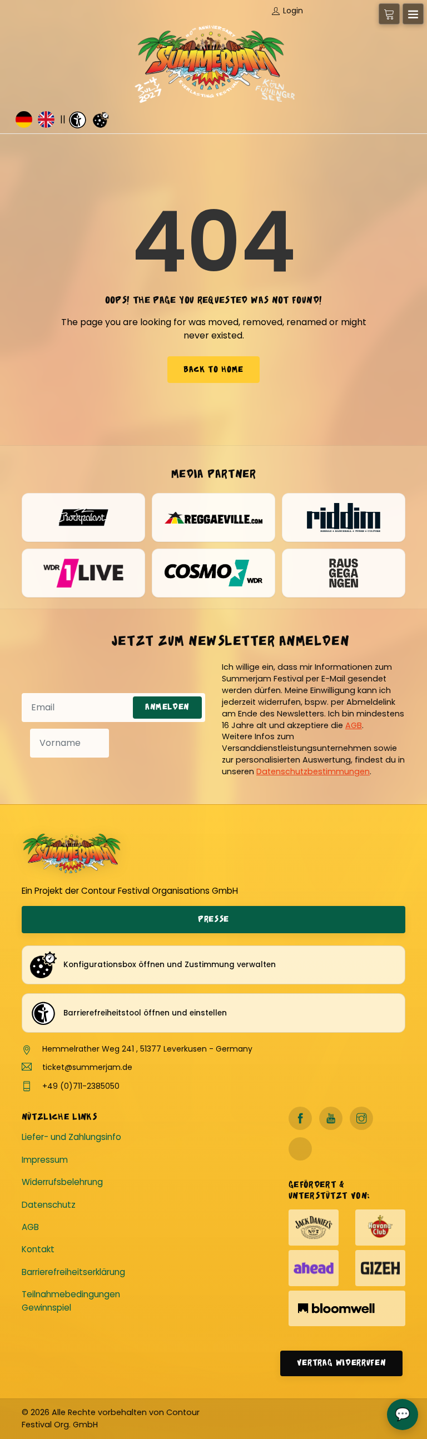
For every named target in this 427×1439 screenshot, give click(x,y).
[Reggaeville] (213, 517)
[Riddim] (343, 517)
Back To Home (213, 370)
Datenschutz (49, 1205)
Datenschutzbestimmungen (313, 771)
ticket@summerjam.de (87, 1067)
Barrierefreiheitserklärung (73, 1272)
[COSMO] (213, 573)
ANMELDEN (167, 707)
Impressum (45, 1160)
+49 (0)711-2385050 (81, 1086)
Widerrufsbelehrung (62, 1182)
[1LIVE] (83, 573)
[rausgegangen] (343, 573)
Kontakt (38, 1249)
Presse (213, 919)
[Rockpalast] (83, 517)
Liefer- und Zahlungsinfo (71, 1137)
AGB (353, 725)
